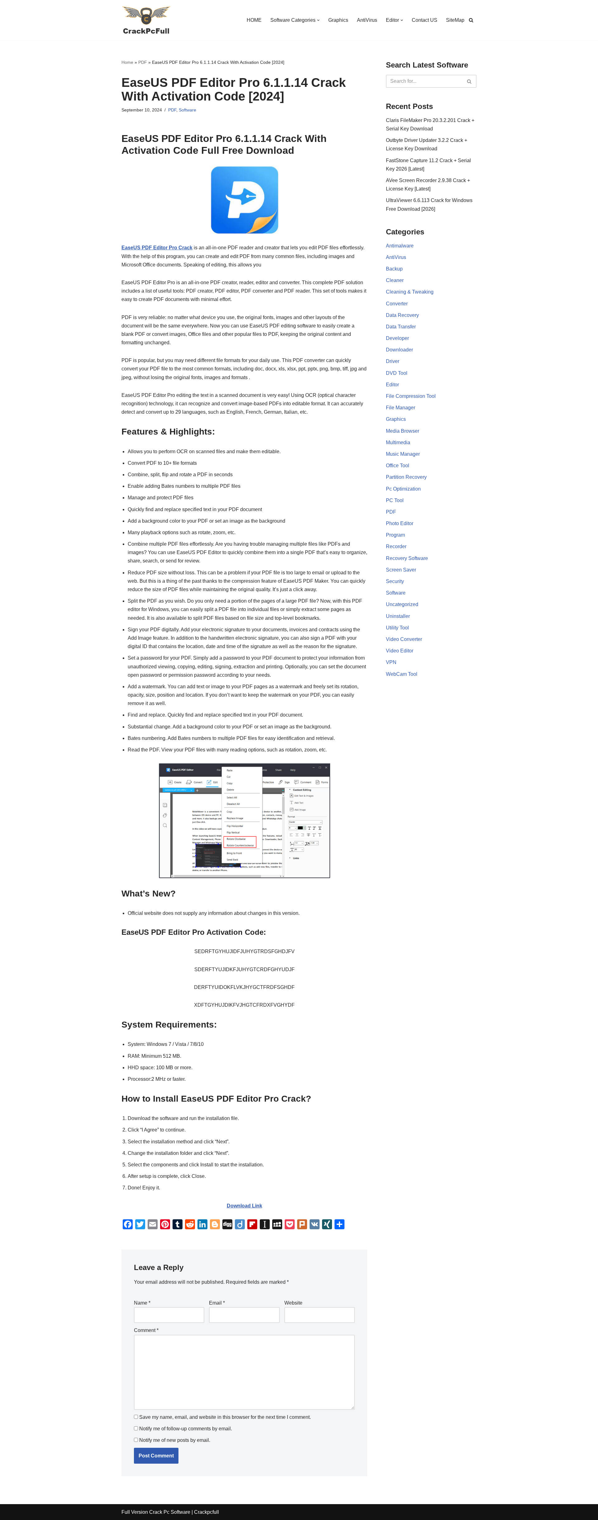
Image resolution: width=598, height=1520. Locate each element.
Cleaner (395, 280)
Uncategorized (402, 604)
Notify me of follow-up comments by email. (185, 1428)
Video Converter (404, 639)
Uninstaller (398, 616)
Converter (397, 303)
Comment (146, 1330)
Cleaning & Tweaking (410, 291)
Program (395, 535)
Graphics (338, 20)
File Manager (400, 407)
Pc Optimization (403, 489)
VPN (391, 662)
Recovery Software (407, 558)
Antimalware (400, 245)
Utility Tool (397, 627)
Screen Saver (401, 569)
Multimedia (398, 442)
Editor (392, 384)
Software (187, 109)
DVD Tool (396, 373)
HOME (254, 20)
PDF (142, 62)
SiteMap (455, 20)
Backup (394, 268)
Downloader (399, 349)
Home (127, 62)
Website (293, 1303)
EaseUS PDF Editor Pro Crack (156, 247)
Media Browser (402, 431)
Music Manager (403, 454)
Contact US (424, 20)
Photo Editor (399, 523)
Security (395, 581)
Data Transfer (401, 326)
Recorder (396, 546)
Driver (392, 361)
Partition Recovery (406, 477)
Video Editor (399, 650)
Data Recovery (402, 315)
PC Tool (395, 500)
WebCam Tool (401, 674)
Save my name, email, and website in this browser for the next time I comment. (225, 1417)
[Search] (471, 20)
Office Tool (397, 465)
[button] (318, 20)
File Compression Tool (411, 396)
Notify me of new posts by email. (174, 1440)
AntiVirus (367, 20)
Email (217, 1303)
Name (142, 1303)
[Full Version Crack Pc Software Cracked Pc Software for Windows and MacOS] (146, 20)
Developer (397, 338)
